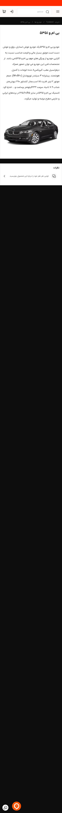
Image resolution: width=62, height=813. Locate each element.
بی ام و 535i (25, 22)
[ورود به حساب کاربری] (12, 11)
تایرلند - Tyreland (53, 22)
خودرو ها (38, 22)
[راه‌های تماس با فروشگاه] (5, 808)
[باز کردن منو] (57, 11)
